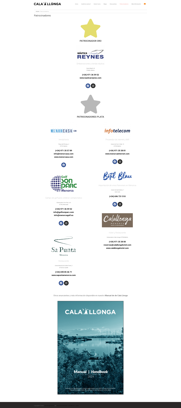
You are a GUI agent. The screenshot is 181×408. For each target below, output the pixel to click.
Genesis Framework (61, 405)
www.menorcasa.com (63, 157)
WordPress (71, 405)
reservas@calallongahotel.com (117, 245)
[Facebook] (88, 85)
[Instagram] (93, 85)
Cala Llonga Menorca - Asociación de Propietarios (48, 4)
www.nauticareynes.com (90, 78)
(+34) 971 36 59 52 (90, 75)
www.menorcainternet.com (117, 154)
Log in (77, 405)
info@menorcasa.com (63, 154)
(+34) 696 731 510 (117, 196)
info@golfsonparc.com (63, 212)
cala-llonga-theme (49, 405)
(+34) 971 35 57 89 (63, 150)
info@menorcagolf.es (63, 215)
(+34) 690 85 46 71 (63, 272)
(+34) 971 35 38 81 (117, 150)
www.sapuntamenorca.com (64, 275)
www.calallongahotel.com (117, 248)
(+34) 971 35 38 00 (117, 242)
